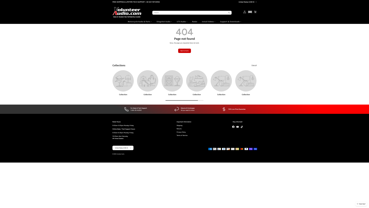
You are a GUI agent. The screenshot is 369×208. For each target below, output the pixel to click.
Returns (179, 129)
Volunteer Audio (120, 154)
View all (254, 65)
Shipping (179, 125)
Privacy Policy (181, 132)
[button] (250, 12)
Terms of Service (182, 135)
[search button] (228, 13)
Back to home (184, 51)
